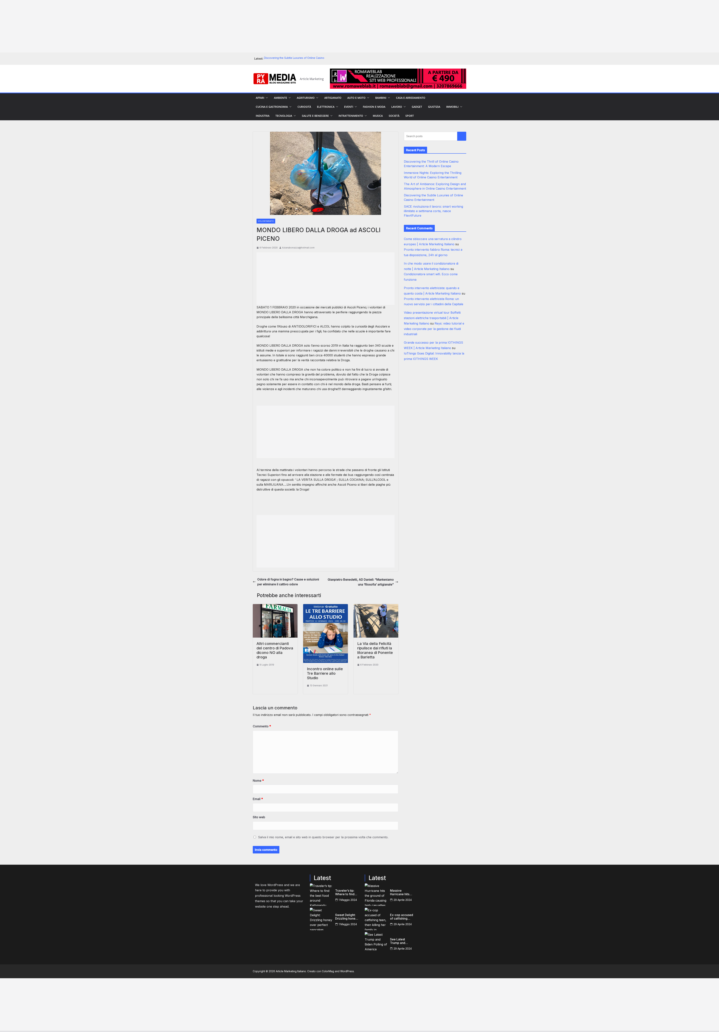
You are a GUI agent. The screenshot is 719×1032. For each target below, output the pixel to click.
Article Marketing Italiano (291, 971)
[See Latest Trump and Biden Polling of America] (376, 943)
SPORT (409, 115)
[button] (266, 97)
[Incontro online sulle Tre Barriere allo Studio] (325, 606)
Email (258, 799)
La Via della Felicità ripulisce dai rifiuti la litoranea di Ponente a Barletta (375, 650)
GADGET (417, 106)
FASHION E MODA (374, 106)
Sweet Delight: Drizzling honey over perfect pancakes (346, 916)
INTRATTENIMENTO (351, 115)
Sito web (259, 817)
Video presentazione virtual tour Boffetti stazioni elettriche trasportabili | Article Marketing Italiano (432, 318)
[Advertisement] (112, 26)
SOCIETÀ (394, 115)
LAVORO (396, 106)
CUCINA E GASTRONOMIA (272, 106)
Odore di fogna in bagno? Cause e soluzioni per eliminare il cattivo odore (288, 581)
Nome (258, 780)
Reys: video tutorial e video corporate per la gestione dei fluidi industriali (434, 329)
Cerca (461, 136)
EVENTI (348, 106)
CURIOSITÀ (304, 106)
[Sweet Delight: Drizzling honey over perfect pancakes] (321, 919)
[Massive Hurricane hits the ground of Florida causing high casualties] (376, 894)
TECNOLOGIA (283, 115)
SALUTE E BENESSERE (315, 115)
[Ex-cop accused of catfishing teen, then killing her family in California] (376, 919)
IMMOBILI (452, 106)
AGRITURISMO (306, 97)
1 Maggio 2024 (348, 899)
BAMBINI (380, 97)
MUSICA (378, 115)
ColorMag (328, 971)
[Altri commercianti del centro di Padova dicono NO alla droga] (275, 606)
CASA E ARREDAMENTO (410, 97)
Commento (262, 726)
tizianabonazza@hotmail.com (298, 247)
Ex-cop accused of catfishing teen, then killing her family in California (401, 916)
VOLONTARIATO (266, 221)
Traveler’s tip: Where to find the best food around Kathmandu (344, 892)
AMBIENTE (280, 97)
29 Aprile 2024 (403, 899)
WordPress (347, 971)
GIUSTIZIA (434, 106)
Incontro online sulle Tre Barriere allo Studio (325, 673)
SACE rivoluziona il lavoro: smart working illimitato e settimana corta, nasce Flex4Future (433, 211)
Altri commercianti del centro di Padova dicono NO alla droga (275, 650)
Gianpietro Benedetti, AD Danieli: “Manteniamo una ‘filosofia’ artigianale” (361, 582)
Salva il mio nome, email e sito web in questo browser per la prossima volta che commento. (323, 837)
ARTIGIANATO (332, 97)
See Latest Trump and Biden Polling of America (401, 941)
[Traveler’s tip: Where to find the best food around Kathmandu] (321, 894)
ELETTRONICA (325, 106)
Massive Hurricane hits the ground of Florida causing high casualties (400, 892)
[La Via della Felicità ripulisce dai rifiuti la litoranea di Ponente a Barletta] (376, 606)
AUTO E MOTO (356, 97)
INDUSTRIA (262, 115)
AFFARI (260, 97)
